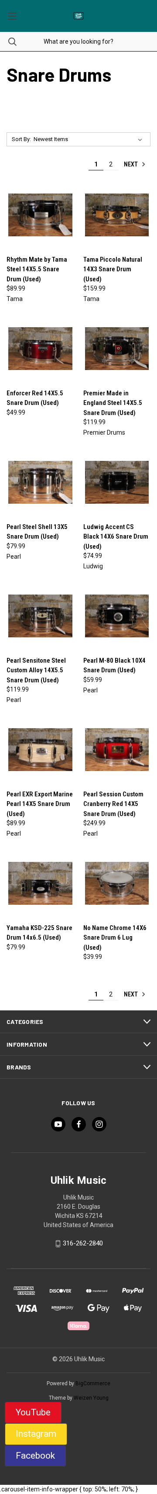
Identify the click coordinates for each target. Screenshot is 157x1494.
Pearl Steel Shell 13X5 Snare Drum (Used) (37, 532)
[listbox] (89, 139)
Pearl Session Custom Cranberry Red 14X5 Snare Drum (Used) (113, 804)
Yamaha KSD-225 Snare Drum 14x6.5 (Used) (39, 933)
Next (131, 164)
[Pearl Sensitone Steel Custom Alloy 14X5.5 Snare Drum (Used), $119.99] (40, 616)
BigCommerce (92, 1383)
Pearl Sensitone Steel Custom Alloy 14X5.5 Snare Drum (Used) (36, 670)
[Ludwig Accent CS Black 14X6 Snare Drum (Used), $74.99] (117, 482)
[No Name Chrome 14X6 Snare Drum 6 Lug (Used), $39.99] (117, 883)
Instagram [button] (36, 1433)
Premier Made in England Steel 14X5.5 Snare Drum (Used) (112, 403)
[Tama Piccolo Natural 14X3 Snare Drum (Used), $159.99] (117, 215)
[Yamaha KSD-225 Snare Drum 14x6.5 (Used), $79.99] (40, 883)
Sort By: (21, 139)
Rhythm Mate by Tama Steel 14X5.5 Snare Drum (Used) (37, 269)
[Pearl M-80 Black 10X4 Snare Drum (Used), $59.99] (117, 616)
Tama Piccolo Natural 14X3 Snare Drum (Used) (112, 269)
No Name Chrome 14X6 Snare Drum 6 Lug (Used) (115, 937)
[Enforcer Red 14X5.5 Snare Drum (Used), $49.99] (40, 348)
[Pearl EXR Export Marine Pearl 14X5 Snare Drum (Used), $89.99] (40, 749)
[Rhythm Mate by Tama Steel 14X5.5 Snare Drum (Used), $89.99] (40, 215)
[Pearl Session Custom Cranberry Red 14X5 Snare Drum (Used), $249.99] (117, 749)
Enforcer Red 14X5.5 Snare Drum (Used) (35, 398)
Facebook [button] (35, 1455)
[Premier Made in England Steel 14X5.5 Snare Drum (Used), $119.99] (117, 348)
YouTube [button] (33, 1412)
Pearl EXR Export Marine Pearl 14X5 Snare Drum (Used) (40, 804)
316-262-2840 (83, 1243)
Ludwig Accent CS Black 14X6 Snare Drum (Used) (115, 536)
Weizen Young (91, 1398)
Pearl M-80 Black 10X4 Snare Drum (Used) (114, 665)
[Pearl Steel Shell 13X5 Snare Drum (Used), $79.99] (40, 482)
